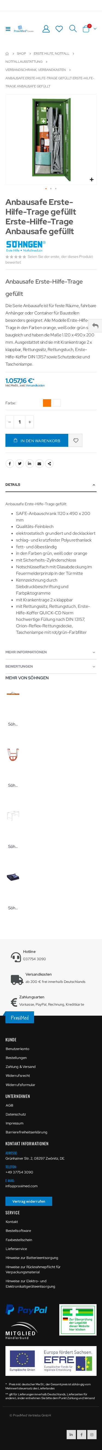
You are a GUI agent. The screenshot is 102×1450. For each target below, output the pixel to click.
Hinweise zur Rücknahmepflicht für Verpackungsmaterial (33, 1270)
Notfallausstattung (23, 62)
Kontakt (12, 1221)
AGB (9, 1105)
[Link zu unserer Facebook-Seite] (81, 1434)
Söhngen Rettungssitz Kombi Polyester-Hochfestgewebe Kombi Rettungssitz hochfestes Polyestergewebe (13, 785)
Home (7, 53)
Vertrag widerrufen (29, 1201)
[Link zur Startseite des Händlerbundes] (21, 1330)
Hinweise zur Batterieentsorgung (32, 1257)
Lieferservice (16, 1248)
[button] (91, 180)
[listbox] (53, 404)
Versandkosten (35, 385)
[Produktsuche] (72, 28)
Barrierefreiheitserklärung (26, 1132)
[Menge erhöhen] (30, 421)
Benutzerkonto (17, 1049)
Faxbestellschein (19, 1240)
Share (49, 463)
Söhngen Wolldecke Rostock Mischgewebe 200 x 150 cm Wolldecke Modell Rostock (13, 908)
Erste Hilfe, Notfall (51, 53)
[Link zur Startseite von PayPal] (29, 1312)
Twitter (19, 463)
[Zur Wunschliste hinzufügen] (75, 440)
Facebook (9, 463)
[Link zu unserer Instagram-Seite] (92, 1434)
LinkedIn (29, 463)
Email (39, 463)
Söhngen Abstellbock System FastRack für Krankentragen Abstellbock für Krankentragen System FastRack (13, 846)
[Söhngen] (26, 247)
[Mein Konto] (46, 28)
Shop (21, 53)
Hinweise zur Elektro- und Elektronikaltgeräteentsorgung (30, 1284)
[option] (47, 403)
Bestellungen (16, 1057)
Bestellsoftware (18, 1230)
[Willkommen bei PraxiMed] (23, 28)
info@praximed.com (21, 1186)
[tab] (51, 485)
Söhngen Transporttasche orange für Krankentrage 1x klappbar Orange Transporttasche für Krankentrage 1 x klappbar (13, 724)
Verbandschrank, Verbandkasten (35, 70)
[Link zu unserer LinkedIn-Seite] (71, 1434)
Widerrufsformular (20, 1084)
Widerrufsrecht (18, 1075)
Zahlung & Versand (21, 1066)
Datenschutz (16, 1114)
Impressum (14, 1123)
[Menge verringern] (9, 421)
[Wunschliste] (59, 28)
